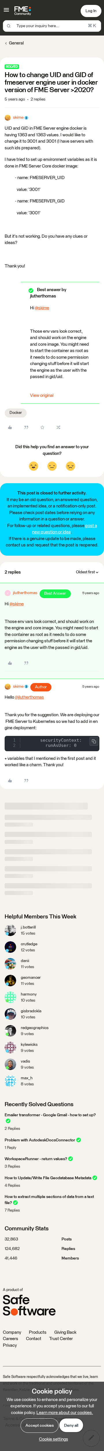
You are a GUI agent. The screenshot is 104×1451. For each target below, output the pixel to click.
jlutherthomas (25, 593)
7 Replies (12, 1210)
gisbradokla (31, 1011)
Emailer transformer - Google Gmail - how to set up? (50, 1115)
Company (12, 1332)
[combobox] (52, 26)
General (16, 43)
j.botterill (28, 927)
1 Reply (10, 1148)
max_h (27, 1078)
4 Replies (12, 1186)
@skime (42, 308)
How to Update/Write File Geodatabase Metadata (48, 1178)
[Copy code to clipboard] (94, 741)
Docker (16, 413)
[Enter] (8, 26)
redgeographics (35, 1028)
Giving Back (65, 1332)
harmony (29, 994)
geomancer (31, 978)
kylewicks (29, 1045)
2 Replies (12, 1129)
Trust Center (61, 1339)
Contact (33, 1339)
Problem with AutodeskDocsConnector (40, 1140)
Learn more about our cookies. (64, 1413)
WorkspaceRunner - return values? (36, 1159)
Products (38, 1332)
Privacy (10, 1345)
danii (25, 961)
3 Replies (12, 1167)
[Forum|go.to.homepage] (22, 11)
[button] (6, 12)
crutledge (29, 944)
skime (18, 118)
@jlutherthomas (29, 697)
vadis (25, 1061)
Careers (10, 1339)
